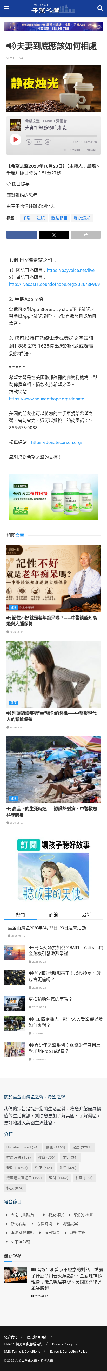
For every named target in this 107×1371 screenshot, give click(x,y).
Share (92, 150)
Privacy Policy (62, 1344)
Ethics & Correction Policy (68, 1351)
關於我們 (10, 1337)
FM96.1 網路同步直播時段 (23, 1344)
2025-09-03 (41, 1296)
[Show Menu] (6, 8)
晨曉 (41, 218)
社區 (84, 1178)
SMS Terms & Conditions (22, 1351)
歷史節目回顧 (37, 1337)
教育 (47, 1157)
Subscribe (72, 150)
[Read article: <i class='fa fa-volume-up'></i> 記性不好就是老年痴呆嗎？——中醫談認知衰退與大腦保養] (53, 578)
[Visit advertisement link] (53, 30)
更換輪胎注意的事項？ (51, 999)
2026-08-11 (16, 727)
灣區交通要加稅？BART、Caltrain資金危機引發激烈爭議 (66, 951)
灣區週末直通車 (24, 1178)
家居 (82, 1147)
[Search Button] (100, 8)
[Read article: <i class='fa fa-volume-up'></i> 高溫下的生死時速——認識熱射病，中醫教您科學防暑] (53, 769)
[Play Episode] (15, 139)
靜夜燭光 (82, 218)
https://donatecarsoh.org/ (57, 442)
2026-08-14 (16, 631)
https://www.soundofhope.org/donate (46, 398)
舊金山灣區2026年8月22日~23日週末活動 (47, 928)
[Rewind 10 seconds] (29, 142)
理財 (59, 1178)
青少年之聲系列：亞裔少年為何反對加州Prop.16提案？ (65, 1048)
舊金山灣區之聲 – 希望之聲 (34, 1360)
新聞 (17, 1168)
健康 (14, 607)
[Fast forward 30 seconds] (48, 142)
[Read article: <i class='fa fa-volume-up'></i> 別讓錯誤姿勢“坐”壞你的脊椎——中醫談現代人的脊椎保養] (53, 674)
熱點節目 (59, 218)
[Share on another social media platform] (86, 235)
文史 (70, 1157)
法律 (68, 1168)
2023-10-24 (14, 58)
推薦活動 (18, 1157)
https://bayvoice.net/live (71, 270)
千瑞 (27, 218)
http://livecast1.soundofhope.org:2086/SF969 (54, 284)
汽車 (43, 1168)
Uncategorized (22, 1147)
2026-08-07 (16, 822)
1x (38, 142)
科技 (15, 1188)
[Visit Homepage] (53, 8)
